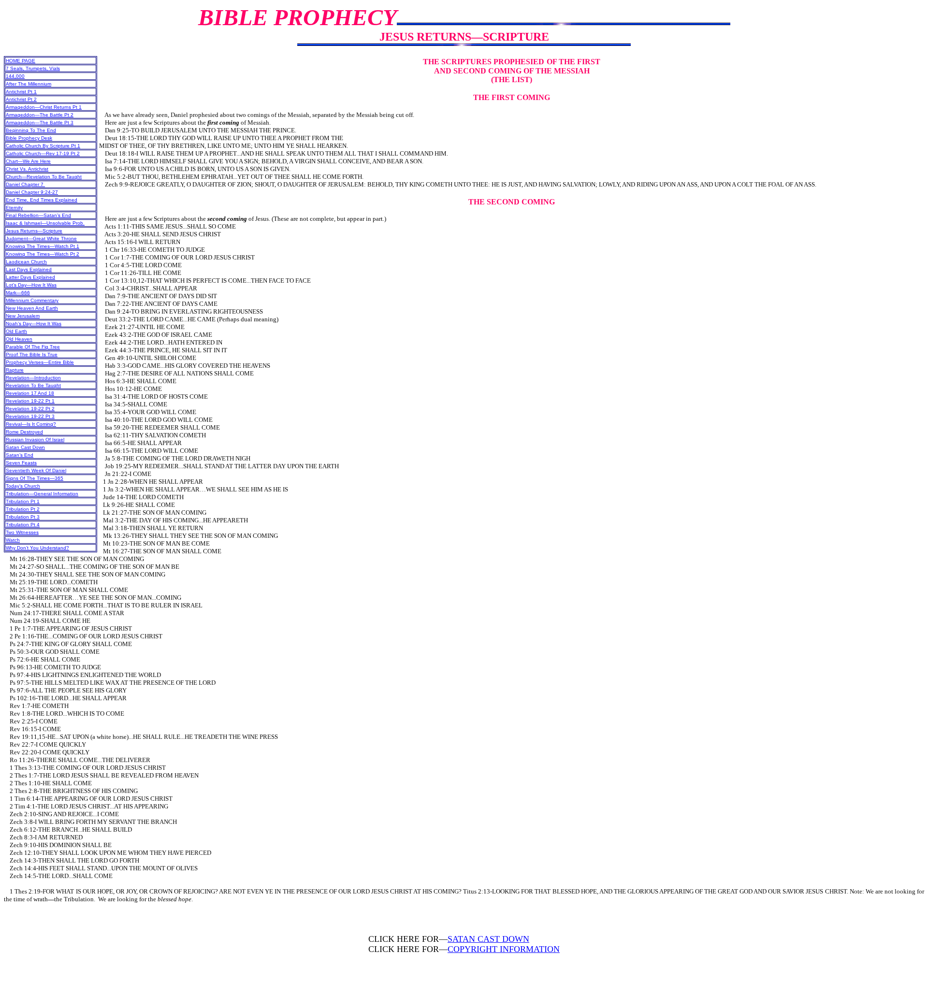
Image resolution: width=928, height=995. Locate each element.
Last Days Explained (29, 269)
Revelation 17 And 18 (30, 393)
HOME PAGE (20, 60)
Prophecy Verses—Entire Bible (40, 362)
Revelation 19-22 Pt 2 (30, 408)
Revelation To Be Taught (33, 385)
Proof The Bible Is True (32, 354)
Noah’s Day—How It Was (33, 323)
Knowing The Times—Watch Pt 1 (42, 246)
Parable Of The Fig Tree (33, 346)
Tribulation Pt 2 (23, 509)
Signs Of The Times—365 (34, 478)
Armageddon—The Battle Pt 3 (39, 122)
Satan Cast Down (25, 447)
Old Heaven (19, 339)
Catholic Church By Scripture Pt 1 (43, 145)
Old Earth (16, 331)
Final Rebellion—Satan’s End (38, 215)
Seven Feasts (21, 462)
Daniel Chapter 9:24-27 (32, 192)
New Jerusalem (23, 315)
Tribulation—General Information (42, 493)
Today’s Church (23, 486)
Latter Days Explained (30, 277)
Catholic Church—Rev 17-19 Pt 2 (43, 153)
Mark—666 (18, 292)
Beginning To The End (31, 130)
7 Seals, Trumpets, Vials (33, 68)
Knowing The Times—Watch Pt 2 (42, 254)
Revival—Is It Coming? (31, 424)
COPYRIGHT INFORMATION (504, 949)
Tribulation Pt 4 (23, 524)
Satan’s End (19, 455)
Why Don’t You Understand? (37, 547)
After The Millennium (28, 84)
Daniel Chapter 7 (25, 184)
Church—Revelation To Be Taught (44, 176)
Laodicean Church (26, 261)
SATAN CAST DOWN (488, 939)
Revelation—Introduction (33, 377)
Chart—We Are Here (28, 161)
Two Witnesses (22, 532)
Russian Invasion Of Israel (35, 439)
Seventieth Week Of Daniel (36, 470)
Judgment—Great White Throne (41, 238)
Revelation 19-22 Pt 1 (30, 401)
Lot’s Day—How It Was (31, 285)
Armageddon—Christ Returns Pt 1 (44, 107)
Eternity (14, 207)
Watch (13, 540)
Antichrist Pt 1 (21, 91)
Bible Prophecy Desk (29, 138)
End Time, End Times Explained (41, 199)
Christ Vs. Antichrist (27, 169)
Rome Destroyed (24, 431)
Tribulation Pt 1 (23, 501)
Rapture (15, 370)
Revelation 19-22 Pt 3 (30, 416)
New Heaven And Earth (32, 308)
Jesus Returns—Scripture (34, 230)
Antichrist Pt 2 (21, 99)
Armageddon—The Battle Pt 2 (39, 114)
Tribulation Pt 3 (23, 516)
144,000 (15, 76)
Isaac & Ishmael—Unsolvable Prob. (45, 223)
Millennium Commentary (32, 300)
